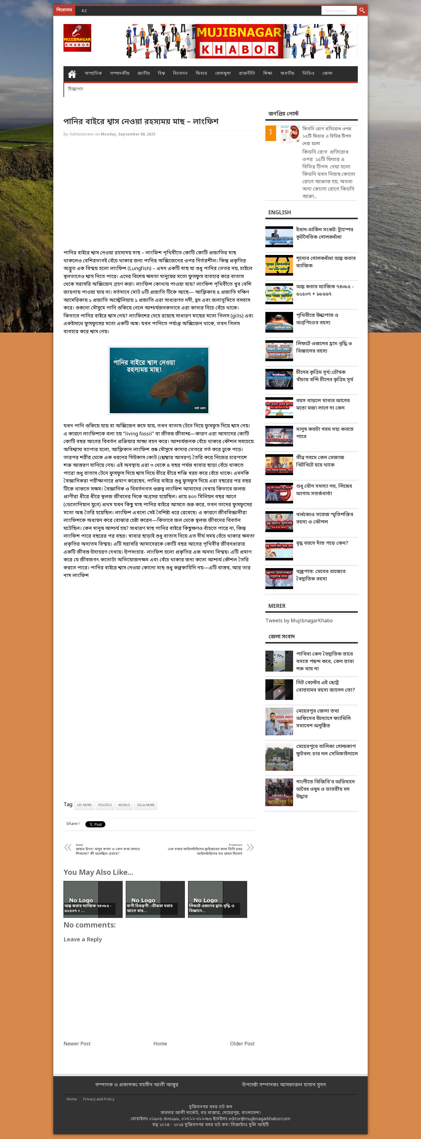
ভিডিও (308, 74)
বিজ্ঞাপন (75, 89)
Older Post (242, 1044)
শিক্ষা (267, 74)
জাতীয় (143, 74)
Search (362, 11)
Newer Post (77, 1044)
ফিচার (201, 74)
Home (71, 74)
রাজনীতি (247, 74)
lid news (84, 805)
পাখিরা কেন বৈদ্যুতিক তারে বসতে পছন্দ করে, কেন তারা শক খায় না (325, 661)
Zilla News (145, 805)
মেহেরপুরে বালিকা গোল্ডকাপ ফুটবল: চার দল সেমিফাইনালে (327, 750)
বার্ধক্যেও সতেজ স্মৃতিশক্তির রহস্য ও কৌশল (324, 518)
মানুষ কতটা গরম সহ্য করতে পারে (325, 433)
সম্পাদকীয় (119, 74)
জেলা (327, 74)
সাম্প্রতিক (93, 74)
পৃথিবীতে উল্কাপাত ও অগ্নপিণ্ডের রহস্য (317, 319)
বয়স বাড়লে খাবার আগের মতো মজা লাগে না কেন (323, 405)
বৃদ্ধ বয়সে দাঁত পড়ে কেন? (322, 543)
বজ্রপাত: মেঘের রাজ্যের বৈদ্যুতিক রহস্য (320, 575)
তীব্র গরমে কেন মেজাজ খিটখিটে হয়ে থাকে (320, 461)
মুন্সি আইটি (259, 1125)
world (124, 805)
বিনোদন (180, 74)
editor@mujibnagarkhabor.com (259, 1119)
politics (105, 805)
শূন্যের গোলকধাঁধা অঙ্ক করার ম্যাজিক (326, 262)
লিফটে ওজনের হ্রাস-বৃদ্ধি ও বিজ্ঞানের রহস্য (324, 348)
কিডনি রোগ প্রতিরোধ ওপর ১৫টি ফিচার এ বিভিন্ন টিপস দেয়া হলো (326, 136)
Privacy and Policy (98, 1099)
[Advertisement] (24, 98)
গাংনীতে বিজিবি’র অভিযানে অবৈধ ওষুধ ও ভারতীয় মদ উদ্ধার (325, 789)
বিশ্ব (161, 74)
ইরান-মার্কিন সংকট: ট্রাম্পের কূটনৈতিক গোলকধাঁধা (324, 234)
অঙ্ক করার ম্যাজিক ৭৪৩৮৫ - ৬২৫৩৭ (126, 10)
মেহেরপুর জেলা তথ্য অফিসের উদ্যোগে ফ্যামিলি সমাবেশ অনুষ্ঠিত (323, 718)
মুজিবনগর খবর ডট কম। (207, 1125)
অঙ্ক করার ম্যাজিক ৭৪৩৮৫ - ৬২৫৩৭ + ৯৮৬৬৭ (325, 291)
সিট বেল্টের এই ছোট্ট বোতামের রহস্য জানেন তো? (325, 687)
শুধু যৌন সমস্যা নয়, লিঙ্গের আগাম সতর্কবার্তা (324, 490)
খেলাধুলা (223, 74)
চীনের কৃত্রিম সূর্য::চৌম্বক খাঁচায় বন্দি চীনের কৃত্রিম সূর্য (324, 376)
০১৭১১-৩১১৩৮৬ (197, 1119)
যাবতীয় (287, 74)
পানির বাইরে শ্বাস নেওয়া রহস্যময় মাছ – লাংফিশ (141, 122)
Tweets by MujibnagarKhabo (299, 621)
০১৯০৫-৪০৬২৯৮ (164, 1119)
